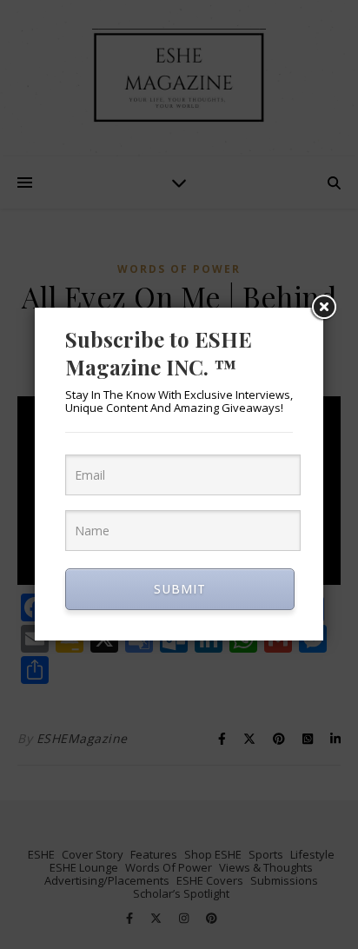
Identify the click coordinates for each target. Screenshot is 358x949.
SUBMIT (180, 589)
